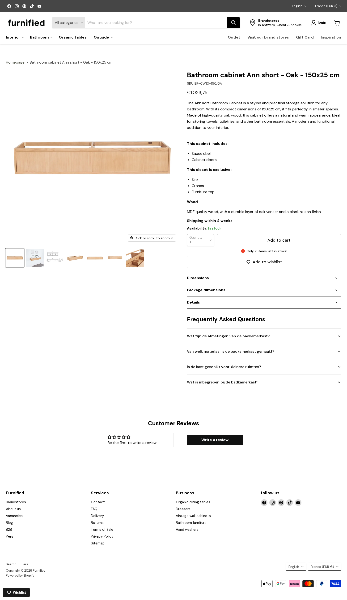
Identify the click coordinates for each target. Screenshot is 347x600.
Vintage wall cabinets (193, 515)
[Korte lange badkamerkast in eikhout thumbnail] (14, 257)
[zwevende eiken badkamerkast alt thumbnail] (34, 257)
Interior (13, 37)
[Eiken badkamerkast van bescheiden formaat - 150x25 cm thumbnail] (135, 257)
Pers (9, 536)
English (297, 6)
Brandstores (16, 502)
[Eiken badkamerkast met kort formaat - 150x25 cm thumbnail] (115, 257)
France (326, 6)
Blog (9, 522)
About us (13, 509)
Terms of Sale (102, 529)
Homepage (15, 62)
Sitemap (98, 543)
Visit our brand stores (268, 37)
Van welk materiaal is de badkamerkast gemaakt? (230, 351)
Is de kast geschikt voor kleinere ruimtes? (224, 366)
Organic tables (73, 37)
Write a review (215, 439)
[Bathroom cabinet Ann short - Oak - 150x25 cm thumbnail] (55, 257)
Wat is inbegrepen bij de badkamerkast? (222, 382)
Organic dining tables (193, 502)
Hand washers (187, 529)
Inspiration (331, 37)
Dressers (183, 509)
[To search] (233, 22)
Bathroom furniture (191, 522)
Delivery (97, 515)
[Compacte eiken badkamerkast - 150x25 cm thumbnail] (95, 257)
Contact (98, 502)
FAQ (94, 509)
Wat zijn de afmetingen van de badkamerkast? (228, 336)
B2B (9, 529)
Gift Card (305, 37)
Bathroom (40, 37)
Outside (102, 37)
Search (11, 564)
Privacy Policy (102, 536)
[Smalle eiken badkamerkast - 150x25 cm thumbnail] (75, 257)
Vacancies (14, 515)
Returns (97, 522)
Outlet (234, 37)
